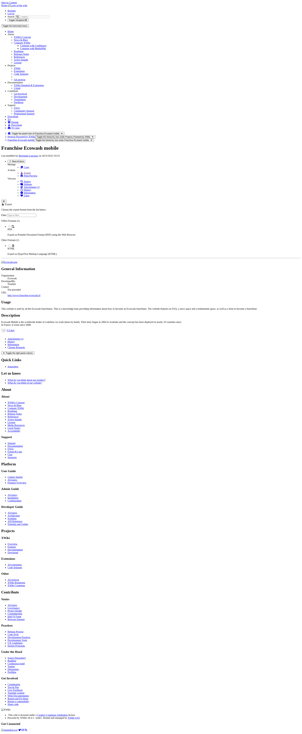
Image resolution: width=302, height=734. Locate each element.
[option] (154, 230)
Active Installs (21, 59)
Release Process (15, 631)
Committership (15, 613)
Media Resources (16, 425)
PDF (10, 229)
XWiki (17, 68)
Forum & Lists (15, 451)
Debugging (13, 669)
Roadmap (18, 51)
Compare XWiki (22, 42)
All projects (19, 79)
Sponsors (12, 457)
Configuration (14, 500)
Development (20, 96)
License (18, 62)
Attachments (15, 339)
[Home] (9, 133)
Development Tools (17, 640)
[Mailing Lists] (22, 730)
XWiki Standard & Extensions (29, 85)
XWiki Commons (16, 585)
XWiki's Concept (22, 37)
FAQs (17, 108)
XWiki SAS (74, 718)
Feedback (18, 102)
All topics (12, 480)
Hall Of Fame (14, 616)
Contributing (14, 684)
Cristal (17, 88)
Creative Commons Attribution (52, 715)
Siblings (27, 184)
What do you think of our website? (25, 382)
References (19, 57)
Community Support (24, 111)
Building (12, 660)
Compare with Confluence (33, 45)
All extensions (15, 564)
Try (9, 119)
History (27, 190)
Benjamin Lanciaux (28, 155)
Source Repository (17, 658)
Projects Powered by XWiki (21, 136)
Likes (26, 195)
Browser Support (16, 619)
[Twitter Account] (19, 730)
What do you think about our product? (26, 380)
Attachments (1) (31, 187)
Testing (11, 666)
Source (27, 181)
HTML (11, 248)
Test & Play (13, 687)
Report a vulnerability (18, 701)
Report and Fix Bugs (18, 698)
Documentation (15, 446)
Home (11, 31)
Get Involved (20, 93)
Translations (20, 99)
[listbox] (151, 237)
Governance (14, 608)
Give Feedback (15, 690)
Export (27, 173)
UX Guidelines (15, 643)
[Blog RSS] (26, 730)
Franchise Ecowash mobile (21, 140)
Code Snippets (21, 74)
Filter (4, 215)
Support (11, 443)
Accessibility (14, 431)
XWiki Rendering (16, 582)
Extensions (19, 71)
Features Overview (17, 482)
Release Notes (15, 414)
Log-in (11, 13)
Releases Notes (21, 54)
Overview (12, 544)
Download (13, 116)
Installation (13, 498)
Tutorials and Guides (18, 524)
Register (12, 10)
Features (12, 547)
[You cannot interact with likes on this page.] (3, 330)
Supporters (13, 366)
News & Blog (21, 40)
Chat (10, 454)
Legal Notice (14, 428)
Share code (13, 704)
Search (11, 16)
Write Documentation (18, 695)
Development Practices (19, 637)
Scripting (12, 518)
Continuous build (16, 663)
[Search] (17, 16)
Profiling (12, 672)
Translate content (16, 693)
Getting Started (15, 477)
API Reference (15, 521)
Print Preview (30, 175)
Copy (26, 167)
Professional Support (24, 113)
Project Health (15, 611)
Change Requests (16, 347)
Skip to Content (9, 2)
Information (29, 192)
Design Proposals (16, 645)
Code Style (13, 634)
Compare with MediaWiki (33, 48)
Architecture (14, 515)
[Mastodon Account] (9, 730)
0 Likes (10, 330)
